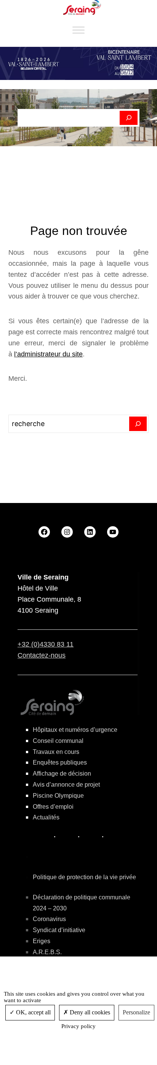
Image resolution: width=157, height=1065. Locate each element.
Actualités (46, 817)
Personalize (136, 1012)
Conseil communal (58, 741)
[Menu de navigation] (78, 30)
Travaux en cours (56, 752)
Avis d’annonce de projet (66, 784)
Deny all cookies (89, 1012)
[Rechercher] (129, 118)
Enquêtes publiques (60, 762)
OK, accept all (32, 1012)
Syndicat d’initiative (59, 930)
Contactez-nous (42, 655)
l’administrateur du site (48, 354)
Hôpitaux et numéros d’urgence (75, 729)
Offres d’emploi (53, 806)
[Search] (138, 424)
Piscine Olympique (58, 795)
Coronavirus (49, 919)
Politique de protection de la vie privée (84, 877)
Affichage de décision (62, 773)
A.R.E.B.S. (47, 952)
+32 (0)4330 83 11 (46, 644)
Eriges (41, 941)
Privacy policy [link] (78, 1026)
